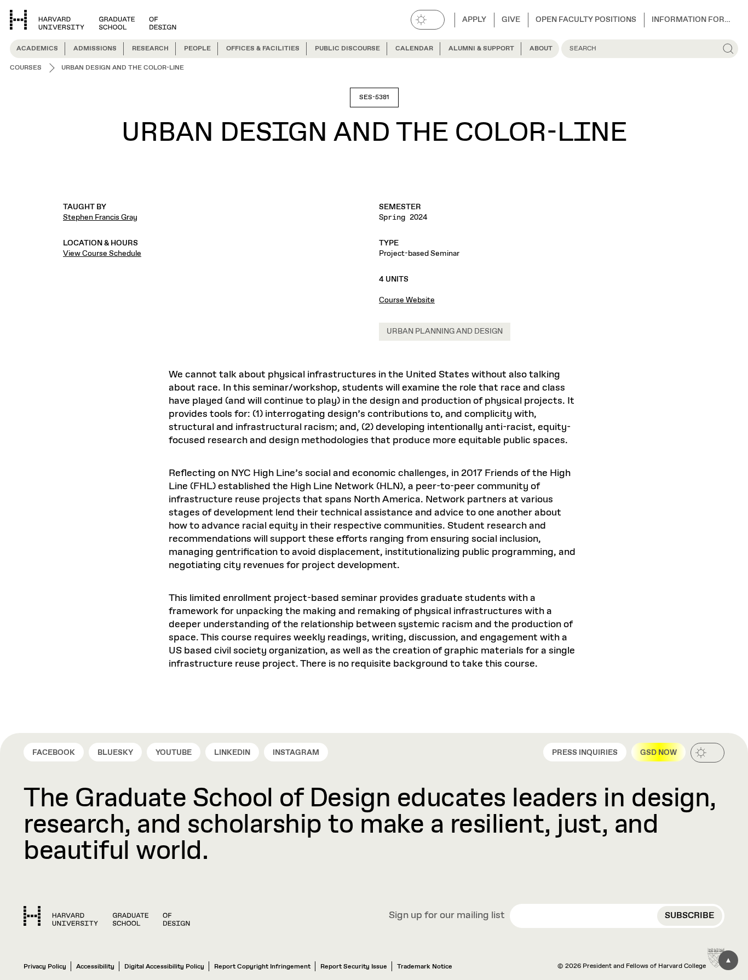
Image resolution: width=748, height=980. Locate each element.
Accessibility (95, 967)
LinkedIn (232, 753)
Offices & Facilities (263, 48)
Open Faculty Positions (586, 20)
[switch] (428, 20)
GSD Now (658, 753)
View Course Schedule (102, 254)
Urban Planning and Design (445, 331)
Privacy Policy (45, 967)
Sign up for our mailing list (447, 916)
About (541, 48)
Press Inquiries (585, 753)
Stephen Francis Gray (100, 217)
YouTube (174, 753)
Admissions (95, 48)
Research (150, 48)
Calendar (414, 48)
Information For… (691, 20)
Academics (37, 48)
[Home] (107, 916)
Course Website (407, 300)
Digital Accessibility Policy (164, 967)
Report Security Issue (353, 967)
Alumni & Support (481, 48)
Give (511, 20)
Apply (474, 20)
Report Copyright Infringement (262, 967)
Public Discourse (347, 48)
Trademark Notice (424, 967)
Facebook (53, 753)
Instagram (296, 753)
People (197, 48)
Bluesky (115, 753)
